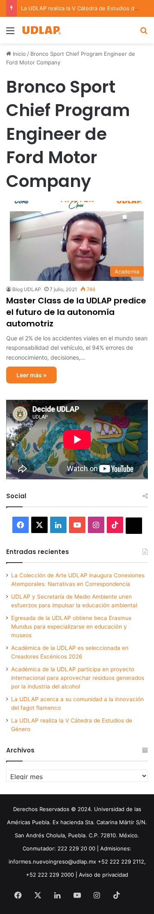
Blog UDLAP (26, 289)
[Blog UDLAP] (41, 30)
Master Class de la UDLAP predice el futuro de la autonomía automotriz (76, 312)
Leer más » (31, 375)
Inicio (18, 53)
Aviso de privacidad (103, 874)
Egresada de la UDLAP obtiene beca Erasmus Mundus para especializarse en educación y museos (71, 626)
